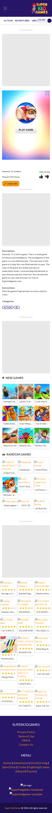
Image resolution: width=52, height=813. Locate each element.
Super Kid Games (13, 808)
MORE (42, 19)
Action (8, 307)
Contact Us (26, 744)
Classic (45, 767)
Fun (13, 767)
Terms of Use (26, 736)
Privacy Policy (26, 732)
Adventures (21, 763)
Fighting (34, 767)
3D (16, 307)
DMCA (26, 740)
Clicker (22, 767)
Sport (5, 767)
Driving (42, 763)
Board (21, 771)
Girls (33, 763)
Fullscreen (12, 183)
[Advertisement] (26, 60)
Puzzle (31, 771)
